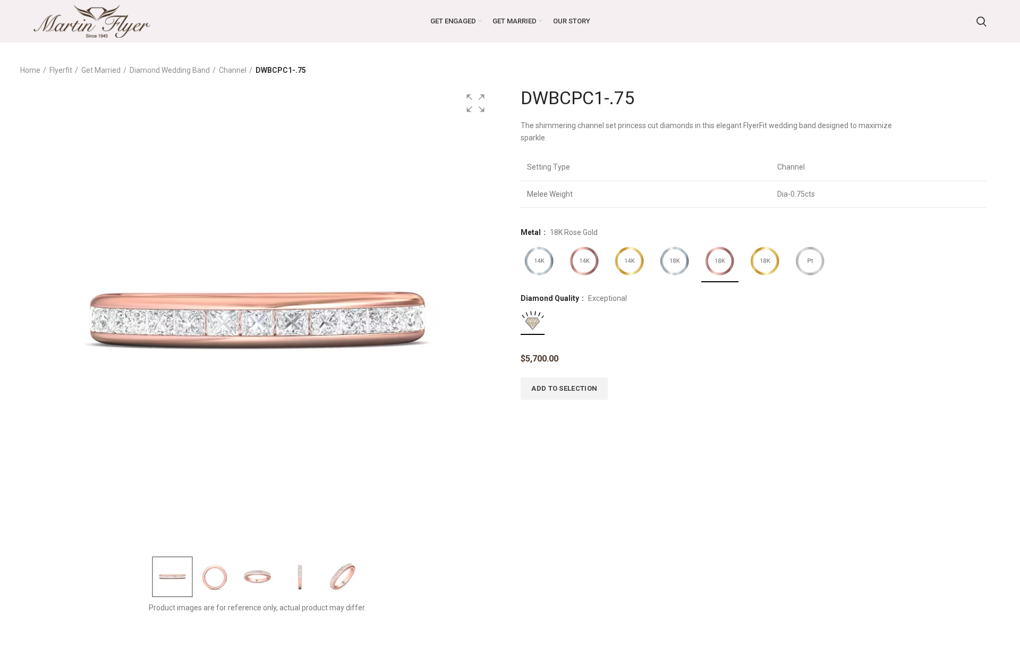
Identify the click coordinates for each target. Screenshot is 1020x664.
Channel (232, 70)
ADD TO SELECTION (564, 388)
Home (30, 70)
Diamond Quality (551, 298)
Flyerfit (60, 70)
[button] (475, 103)
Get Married (101, 70)
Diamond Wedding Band (170, 70)
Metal (531, 232)
